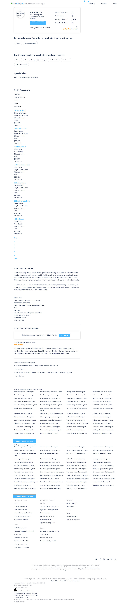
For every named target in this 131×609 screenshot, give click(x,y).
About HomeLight (71, 503)
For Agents (104, 3)
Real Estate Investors (73, 520)
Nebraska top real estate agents (103, 469)
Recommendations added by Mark (24, 362)
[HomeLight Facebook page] (100, 559)
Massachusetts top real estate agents (52, 465)
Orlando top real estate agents (23, 417)
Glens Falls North (21, 64)
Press (68, 513)
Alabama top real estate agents (24, 447)
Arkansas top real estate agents (102, 447)
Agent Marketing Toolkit (47, 523)
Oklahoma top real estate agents (24, 478)
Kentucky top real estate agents (50, 462)
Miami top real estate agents (23, 413)
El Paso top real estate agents (75, 417)
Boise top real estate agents (49, 433)
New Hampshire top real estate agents (52, 472)
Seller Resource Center (21, 544)
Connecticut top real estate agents (77, 450)
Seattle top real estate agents (23, 408)
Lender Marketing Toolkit (48, 541)
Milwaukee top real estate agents (24, 423)
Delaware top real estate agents (103, 450)
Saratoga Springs (30, 43)
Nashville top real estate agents (102, 398)
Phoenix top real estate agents (76, 395)
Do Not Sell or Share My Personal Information (65, 581)
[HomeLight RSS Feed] (115, 559)
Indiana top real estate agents (75, 459)
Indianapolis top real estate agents (51, 405)
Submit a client (44, 513)
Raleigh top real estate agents (102, 413)
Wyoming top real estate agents (76, 488)
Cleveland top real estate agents (50, 427)
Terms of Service (79, 579)
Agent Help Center (46, 519)
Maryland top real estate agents (24, 465)
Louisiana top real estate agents (76, 462)
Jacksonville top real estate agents (50, 401)
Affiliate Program (71, 516)
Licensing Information (21, 597)
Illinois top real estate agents (49, 459)
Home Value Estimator (21, 538)
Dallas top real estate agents (102, 395)
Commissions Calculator (21, 547)
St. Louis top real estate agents (23, 427)
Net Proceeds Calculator (21, 541)
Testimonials (70, 506)
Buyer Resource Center (21, 519)
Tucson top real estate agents (102, 417)
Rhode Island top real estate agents (104, 478)
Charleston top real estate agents (103, 427)
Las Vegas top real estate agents (76, 398)
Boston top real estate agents (75, 420)
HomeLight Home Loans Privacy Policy (26, 595)
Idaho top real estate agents (23, 459)
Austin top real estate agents (23, 398)
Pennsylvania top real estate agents (77, 478)
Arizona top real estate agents (75, 447)
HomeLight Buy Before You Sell (24, 531)
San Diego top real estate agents (50, 395)
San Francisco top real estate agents (25, 405)
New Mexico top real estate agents (104, 472)
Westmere (66, 60)
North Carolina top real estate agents (51, 475)
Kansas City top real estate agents (51, 420)
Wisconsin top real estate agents (50, 488)
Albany (18, 43)
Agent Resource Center (47, 516)
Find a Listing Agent (20, 528)
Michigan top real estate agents (76, 465)
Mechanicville (54, 60)
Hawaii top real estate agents (102, 453)
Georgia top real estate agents (75, 453)
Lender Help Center (46, 538)
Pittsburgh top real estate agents (103, 430)
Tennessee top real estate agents (76, 482)
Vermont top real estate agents (50, 485)
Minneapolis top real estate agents (51, 430)
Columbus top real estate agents (76, 405)
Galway (42, 60)
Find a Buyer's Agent (20, 506)
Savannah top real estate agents (76, 433)
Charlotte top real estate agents (50, 398)
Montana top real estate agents (76, 469)
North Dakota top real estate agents (77, 475)
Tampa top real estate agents (75, 413)
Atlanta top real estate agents (102, 401)
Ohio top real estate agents (101, 475)
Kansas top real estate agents (23, 462)
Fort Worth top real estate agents (76, 408)
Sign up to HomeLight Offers (49, 510)
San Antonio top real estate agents (25, 395)
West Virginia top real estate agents (25, 488)
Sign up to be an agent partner (49, 506)
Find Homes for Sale (20, 510)
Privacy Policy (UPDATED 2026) (96, 579)
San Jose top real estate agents (102, 423)
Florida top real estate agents (49, 453)
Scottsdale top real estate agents (103, 408)
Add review (64, 335)
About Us (92, 3)
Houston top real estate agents (102, 392)
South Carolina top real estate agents (25, 482)
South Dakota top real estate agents (51, 482)
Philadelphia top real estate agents (25, 401)
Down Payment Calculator (22, 516)
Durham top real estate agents (102, 433)
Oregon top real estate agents (49, 478)
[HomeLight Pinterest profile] (111, 559)
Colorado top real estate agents (50, 450)
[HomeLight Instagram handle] (103, 559)
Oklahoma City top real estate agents (51, 413)
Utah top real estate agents (22, 485)
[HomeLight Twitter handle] (96, 559)
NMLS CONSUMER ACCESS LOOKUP (25, 593)
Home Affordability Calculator (23, 513)
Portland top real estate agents (102, 405)
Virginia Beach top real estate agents (77, 423)
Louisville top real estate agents (50, 423)
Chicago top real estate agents (76, 392)
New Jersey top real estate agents (77, 472)
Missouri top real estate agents (50, 469)
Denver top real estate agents (75, 401)
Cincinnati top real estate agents (76, 427)
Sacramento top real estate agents (25, 420)
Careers (68, 510)
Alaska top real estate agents (49, 447)
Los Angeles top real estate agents (51, 392)
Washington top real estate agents (51, 417)
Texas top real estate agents (101, 482)
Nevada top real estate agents (23, 472)
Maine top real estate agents (102, 462)
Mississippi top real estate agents (24, 469)
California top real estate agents (24, 450)
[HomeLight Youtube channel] (107, 559)
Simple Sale (17, 534)
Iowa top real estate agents (101, 459)
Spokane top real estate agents (24, 430)
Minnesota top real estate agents (103, 465)
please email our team (88, 569)
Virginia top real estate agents (75, 485)
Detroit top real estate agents (75, 430)
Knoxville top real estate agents (24, 433)
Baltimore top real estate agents (103, 420)
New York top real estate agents (24, 392)
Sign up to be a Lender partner (49, 531)
